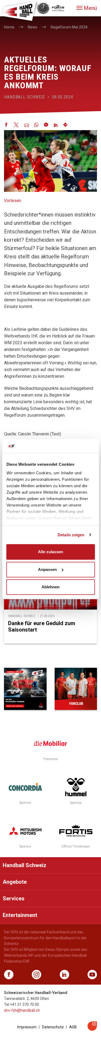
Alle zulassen (50, 551)
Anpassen (47, 569)
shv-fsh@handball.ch (22, 1010)
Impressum (27, 1027)
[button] (86, 8)
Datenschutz (53, 1027)
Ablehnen (50, 587)
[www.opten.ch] (92, 1029)
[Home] (19, 10)
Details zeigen (71, 535)
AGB (73, 1027)
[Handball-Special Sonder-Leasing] (25, 689)
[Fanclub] (76, 689)
